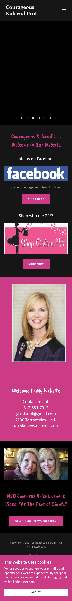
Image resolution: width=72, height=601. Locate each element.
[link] (26, 14)
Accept (36, 592)
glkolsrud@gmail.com (36, 414)
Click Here (36, 199)
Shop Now (36, 263)
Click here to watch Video (36, 520)
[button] (64, 10)
